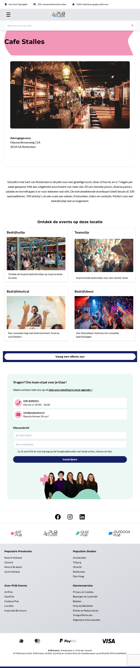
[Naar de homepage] (70, 14)
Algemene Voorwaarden (86, 619)
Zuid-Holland (12, 571)
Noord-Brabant (13, 566)
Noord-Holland (13, 557)
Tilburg (77, 562)
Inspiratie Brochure (15, 610)
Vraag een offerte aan (70, 356)
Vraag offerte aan (82, 615)
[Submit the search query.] (132, 25)
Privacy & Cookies (83, 591)
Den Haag (78, 576)
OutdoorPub (11, 601)
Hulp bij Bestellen (83, 605)
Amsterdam (79, 557)
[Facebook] (58, 518)
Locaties (9, 605)
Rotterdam (79, 571)
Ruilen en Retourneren (85, 610)
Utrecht (8, 562)
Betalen (77, 601)
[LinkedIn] (82, 518)
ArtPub (8, 591)
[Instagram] (70, 518)
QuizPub (9, 596)
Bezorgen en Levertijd (85, 596)
